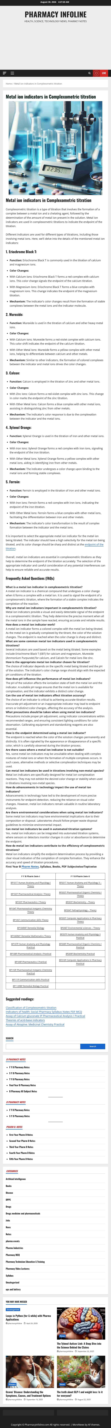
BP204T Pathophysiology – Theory (80, 910)
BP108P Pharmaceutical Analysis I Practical (30, 953)
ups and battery (13, 1289)
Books (9, 1186)
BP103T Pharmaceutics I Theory (30, 902)
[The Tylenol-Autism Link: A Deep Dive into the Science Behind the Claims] (81, 1323)
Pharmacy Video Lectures (17, 1268)
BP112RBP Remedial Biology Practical (31, 986)
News (8, 1227)
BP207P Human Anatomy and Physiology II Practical (80, 936)
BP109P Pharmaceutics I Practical (31, 961)
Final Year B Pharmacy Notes (22, 1085)
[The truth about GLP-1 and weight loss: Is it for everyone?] (81, 1372)
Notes (8, 1234)
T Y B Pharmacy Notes (19, 1079)
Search (9, 1038)
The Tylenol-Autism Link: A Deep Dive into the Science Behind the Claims (79, 1345)
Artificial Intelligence (16, 1179)
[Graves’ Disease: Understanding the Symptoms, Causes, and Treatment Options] (30, 1372)
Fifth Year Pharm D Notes (21, 1159)
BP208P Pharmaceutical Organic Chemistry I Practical (80, 946)
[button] (4, 73)
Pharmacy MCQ (13, 1255)
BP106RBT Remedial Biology (30, 927)
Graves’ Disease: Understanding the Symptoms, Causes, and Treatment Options (28, 1393)
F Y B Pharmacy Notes (19, 1067)
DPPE (8, 1199)
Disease (9, 1192)
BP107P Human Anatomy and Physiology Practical (30, 946)
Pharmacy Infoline (55, 14)
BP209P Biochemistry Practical (80, 953)
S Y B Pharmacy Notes (19, 1073)
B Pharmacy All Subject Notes (23, 1091)
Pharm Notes (30, 866)
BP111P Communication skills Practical (30, 979)
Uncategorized (12, 1282)
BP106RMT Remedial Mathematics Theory (31, 936)
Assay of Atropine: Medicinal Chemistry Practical (35, 1024)
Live (104, 73)
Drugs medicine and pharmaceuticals (23, 1213)
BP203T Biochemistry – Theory (80, 902)
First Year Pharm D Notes (21, 1134)
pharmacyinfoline (15, 1323)
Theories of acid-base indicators (25, 1020)
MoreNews (78, 1424)
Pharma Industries (14, 1248)
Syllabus (9, 1275)
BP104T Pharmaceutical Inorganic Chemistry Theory (30, 910)
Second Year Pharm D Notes (22, 1141)
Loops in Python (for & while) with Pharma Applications (28, 1317)
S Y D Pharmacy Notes (19, 1116)
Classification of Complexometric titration (31, 1007)
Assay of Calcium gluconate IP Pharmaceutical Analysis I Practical (45, 1016)
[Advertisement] (55, 46)
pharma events (13, 1241)
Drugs (8, 1206)
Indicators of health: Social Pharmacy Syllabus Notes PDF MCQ (44, 1011)
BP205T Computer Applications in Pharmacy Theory (80, 920)
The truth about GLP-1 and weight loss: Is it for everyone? (80, 1393)
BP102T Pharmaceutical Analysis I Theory (30, 894)
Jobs (8, 1220)
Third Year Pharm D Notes (21, 1147)
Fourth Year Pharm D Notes (22, 1153)
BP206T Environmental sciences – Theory (80, 927)
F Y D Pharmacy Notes (19, 1110)
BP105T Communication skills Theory (30, 920)
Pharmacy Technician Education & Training (25, 1261)
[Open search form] (89, 73)
